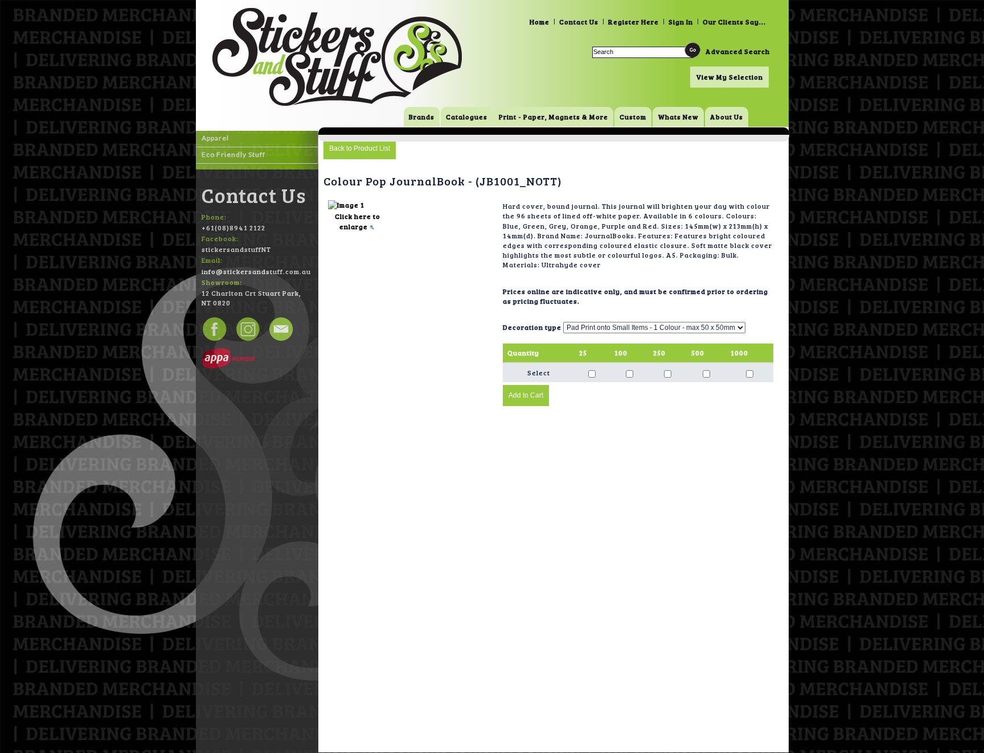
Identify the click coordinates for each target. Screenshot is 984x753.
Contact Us (578, 21)
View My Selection (729, 76)
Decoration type (532, 327)
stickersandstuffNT (236, 249)
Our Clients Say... (734, 21)
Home (540, 21)
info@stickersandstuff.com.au (256, 271)
